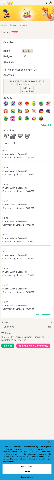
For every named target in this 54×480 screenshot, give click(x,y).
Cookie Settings (27, 477)
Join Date (37, 84)
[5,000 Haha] (20, 103)
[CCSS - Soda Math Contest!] (20, 118)
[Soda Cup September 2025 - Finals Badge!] (5, 118)
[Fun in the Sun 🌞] (41, 103)
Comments (27, 326)
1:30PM (30, 309)
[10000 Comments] (12, 103)
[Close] (49, 442)
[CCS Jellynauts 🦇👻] (48, 111)
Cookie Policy (8, 461)
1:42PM (30, 208)
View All (46, 125)
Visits (21, 84)
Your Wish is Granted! (16, 154)
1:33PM (30, 275)
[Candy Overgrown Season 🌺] (12, 111)
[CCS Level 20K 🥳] (34, 118)
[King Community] (10, 3)
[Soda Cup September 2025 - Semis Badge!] (27, 118)
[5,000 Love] (27, 103)
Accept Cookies (27, 466)
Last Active (27, 91)
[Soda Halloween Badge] (41, 111)
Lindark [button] (20, 157)
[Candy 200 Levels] (41, 118)
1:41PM (30, 241)
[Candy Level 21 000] (27, 111)
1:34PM (30, 258)
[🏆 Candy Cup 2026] (34, 103)
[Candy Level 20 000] (12, 118)
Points (27, 84)
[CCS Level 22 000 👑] (20, 111)
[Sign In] (50, 2)
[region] (27, 460)
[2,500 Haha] (5, 111)
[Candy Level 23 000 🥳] (5, 103)
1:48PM (30, 157)
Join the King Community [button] (33, 345)
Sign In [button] (8, 345)
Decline (27, 472)
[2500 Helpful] (48, 103)
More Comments (43, 315)
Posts (14, 84)
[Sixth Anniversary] (34, 111)
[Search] (46, 2)
